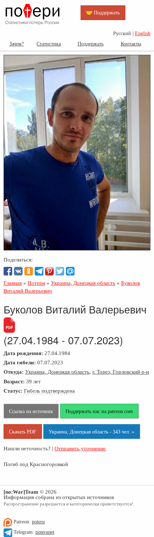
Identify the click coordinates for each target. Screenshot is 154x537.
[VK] (18, 271)
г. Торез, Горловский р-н (120, 372)
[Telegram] (39, 271)
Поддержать (91, 44)
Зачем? (16, 44)
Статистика (49, 44)
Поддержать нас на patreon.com (99, 411)
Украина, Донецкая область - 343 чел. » (91, 432)
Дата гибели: (20, 362)
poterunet (44, 532)
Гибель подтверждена (49, 391)
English (142, 33)
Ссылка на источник (31, 411)
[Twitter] (60, 271)
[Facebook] (8, 271)
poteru (38, 521)
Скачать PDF (22, 432)
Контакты (131, 44)
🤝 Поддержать (103, 12)
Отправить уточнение (80, 448)
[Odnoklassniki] (28, 271)
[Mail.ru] (70, 271)
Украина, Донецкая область (57, 372)
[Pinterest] (49, 271)
